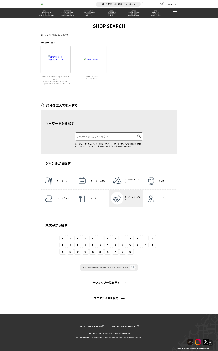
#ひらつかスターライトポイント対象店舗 (89, 146)
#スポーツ (108, 144)
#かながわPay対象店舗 (114, 146)
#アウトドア (118, 144)
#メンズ (78, 144)
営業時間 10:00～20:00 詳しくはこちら (120, 4)
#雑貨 (101, 144)
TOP (43, 35)
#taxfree (127, 146)
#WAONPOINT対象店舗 (133, 144)
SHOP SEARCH (53, 35)
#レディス (86, 144)
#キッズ (94, 144)
